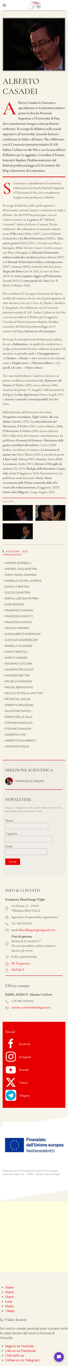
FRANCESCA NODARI (19, 610)
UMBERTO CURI (15, 735)
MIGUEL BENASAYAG (19, 687)
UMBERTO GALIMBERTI (20, 741)
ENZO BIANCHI (14, 604)
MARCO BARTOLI (16, 652)
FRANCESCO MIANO (18, 622)
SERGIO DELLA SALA (19, 717)
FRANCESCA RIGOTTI (19, 616)
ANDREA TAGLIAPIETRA (21, 569)
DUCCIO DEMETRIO (17, 593)
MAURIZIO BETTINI (17, 675)
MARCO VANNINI (16, 658)
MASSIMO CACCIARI (18, 664)
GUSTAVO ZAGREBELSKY (21, 640)
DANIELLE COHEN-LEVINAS (23, 581)
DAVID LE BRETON (17, 587)
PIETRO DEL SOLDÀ (18, 699)
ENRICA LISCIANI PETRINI (21, 598)
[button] (4, 5)
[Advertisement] (34, 1236)
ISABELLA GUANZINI (18, 646)
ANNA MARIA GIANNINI (20, 575)
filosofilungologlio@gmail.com (37, 930)
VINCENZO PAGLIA (17, 746)
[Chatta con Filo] (59, 1357)
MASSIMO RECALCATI (19, 670)
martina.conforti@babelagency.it (30, 1007)
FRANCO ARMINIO (17, 628)
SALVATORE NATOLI (18, 711)
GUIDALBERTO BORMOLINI (23, 634)
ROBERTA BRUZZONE (19, 705)
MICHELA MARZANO (18, 681)
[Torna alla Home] (34, 5)
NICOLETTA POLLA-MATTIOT (24, 693)
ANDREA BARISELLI (18, 563)
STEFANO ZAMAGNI (18, 729)
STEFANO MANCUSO (19, 723)
